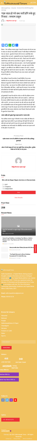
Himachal (4, 315)
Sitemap (6, 434)
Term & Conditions (27, 438)
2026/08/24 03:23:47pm (9, 233)
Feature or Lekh (6, 331)
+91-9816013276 (8, 419)
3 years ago (22, 20)
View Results (19, 197)
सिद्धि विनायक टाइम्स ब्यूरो (11, 20)
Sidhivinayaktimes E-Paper (10, 323)
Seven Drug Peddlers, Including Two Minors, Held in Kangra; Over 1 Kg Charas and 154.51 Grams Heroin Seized (17, 239)
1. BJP (6, 184)
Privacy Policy (17, 438)
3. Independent (8, 189)
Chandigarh (5, 326)
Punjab (3, 321)
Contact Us (8, 438)
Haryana (4, 328)
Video (3, 333)
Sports (3, 336)
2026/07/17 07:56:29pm (9, 243)
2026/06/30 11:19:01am (15, 258)
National (4, 318)
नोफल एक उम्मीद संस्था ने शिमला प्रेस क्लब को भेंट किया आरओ (22, 247)
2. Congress (7, 186)
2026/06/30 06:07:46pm (15, 249)
